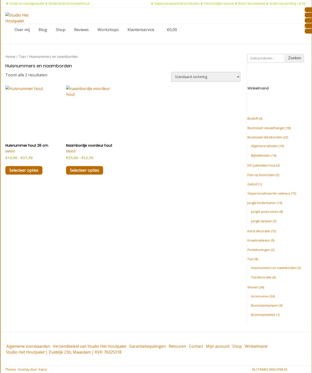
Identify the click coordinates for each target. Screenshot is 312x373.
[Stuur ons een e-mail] (290, 369)
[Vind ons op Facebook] (302, 369)
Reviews (81, 29)
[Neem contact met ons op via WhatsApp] (298, 369)
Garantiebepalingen (147, 346)
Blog (43, 29)
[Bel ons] (294, 369)
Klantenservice (140, 29)
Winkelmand (256, 346)
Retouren (177, 346)
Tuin (22, 56)
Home (10, 56)
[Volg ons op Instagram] (306, 369)
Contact (196, 346)
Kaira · (43, 369)
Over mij (22, 29)
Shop (60, 29)
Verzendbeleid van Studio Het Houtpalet (89, 346)
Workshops (108, 29)
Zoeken (294, 58)
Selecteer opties (24, 170)
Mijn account (217, 346)
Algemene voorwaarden (28, 346)
